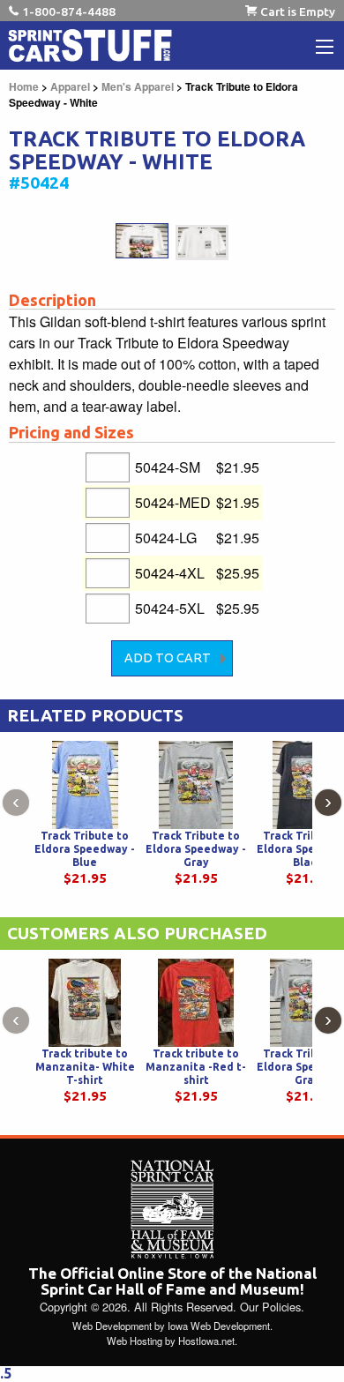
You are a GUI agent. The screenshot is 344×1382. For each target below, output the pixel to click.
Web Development (112, 1326)
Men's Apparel (137, 86)
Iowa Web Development (219, 1326)
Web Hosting (134, 1340)
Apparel (70, 86)
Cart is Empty (297, 11)
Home (24, 86)
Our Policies (270, 1306)
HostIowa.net (206, 1340)
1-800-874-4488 (69, 11)
